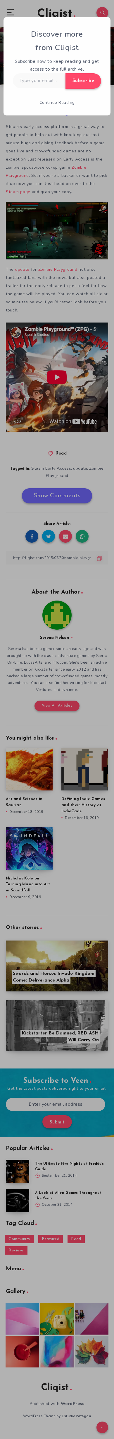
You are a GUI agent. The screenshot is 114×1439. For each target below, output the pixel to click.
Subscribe (83, 81)
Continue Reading (57, 102)
